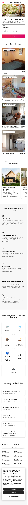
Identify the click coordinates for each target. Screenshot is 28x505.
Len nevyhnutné (13, 492)
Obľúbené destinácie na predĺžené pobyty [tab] (11, 447)
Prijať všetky (13, 489)
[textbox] (7, 32)
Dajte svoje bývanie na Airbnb (17, 2)
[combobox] (13, 27)
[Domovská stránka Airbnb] (3, 2)
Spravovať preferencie (13, 496)
